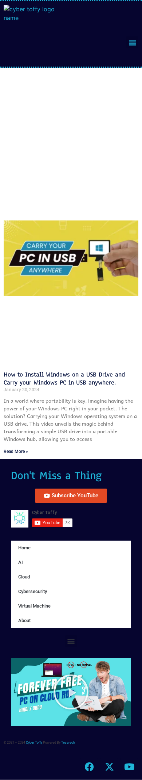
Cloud (24, 577)
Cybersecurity (32, 591)
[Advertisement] (71, 142)
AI (20, 562)
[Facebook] (89, 767)
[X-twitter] (109, 767)
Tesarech (68, 742)
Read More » (16, 451)
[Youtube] (129, 767)
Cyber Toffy (34, 742)
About (24, 620)
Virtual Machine (34, 606)
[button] (132, 42)
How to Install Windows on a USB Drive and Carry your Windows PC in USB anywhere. (64, 378)
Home (24, 547)
